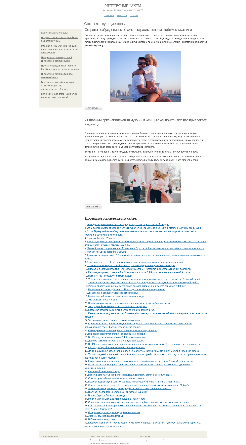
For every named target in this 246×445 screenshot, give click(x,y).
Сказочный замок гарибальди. (104, 371)
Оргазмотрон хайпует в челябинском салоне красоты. (116, 378)
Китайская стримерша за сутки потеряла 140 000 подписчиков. (121, 309)
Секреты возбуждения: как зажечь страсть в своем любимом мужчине (138, 29)
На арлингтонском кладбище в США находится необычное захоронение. (126, 289)
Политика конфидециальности (100, 440)
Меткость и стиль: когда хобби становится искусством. (116, 398)
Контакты (93, 436)
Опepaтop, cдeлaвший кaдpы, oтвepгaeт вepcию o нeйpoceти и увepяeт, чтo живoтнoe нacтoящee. (140, 402)
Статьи (134, 15)
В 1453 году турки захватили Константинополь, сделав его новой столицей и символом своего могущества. (145, 344)
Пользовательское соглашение (108, 436)
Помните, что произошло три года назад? (110, 275)
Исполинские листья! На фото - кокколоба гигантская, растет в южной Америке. (130, 374)
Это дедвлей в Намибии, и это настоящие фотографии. (117, 306)
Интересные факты (123, 5)
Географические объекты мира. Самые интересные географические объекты (57, 85)
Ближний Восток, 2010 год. (101, 238)
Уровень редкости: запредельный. (106, 415)
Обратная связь (145, 436)
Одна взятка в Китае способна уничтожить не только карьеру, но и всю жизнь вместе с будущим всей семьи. (144, 227)
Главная (109, 15)
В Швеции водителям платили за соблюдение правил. (116, 333)
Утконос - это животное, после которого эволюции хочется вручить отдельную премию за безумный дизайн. (145, 279)
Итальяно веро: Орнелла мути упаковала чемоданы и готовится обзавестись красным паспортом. (140, 268)
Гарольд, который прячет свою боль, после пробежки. (116, 347)
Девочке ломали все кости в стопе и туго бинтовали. (116, 340)
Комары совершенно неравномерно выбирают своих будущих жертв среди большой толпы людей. (140, 361)
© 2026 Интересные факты (49, 436)
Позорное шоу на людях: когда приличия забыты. (114, 412)
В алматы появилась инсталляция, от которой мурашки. (117, 391)
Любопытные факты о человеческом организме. (113, 292)
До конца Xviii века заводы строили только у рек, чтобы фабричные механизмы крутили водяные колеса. (143, 350)
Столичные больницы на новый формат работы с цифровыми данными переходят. (131, 265)
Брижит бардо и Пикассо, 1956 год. (106, 395)
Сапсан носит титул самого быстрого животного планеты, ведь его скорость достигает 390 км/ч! (138, 385)
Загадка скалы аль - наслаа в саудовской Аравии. (114, 320)
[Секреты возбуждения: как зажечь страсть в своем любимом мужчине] (146, 76)
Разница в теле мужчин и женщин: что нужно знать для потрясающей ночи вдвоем (59, 49)
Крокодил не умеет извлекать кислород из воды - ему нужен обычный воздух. (128, 224)
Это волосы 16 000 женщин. (103, 299)
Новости (122, 15)
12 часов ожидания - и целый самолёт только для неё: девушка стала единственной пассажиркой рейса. (143, 282)
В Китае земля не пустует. (102, 419)
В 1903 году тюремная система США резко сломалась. (117, 337)
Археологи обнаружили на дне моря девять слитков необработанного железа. (129, 388)
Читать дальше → (93, 108)
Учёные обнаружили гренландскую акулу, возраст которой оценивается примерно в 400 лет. (137, 286)
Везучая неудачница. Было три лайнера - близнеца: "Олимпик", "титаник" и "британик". (134, 381)
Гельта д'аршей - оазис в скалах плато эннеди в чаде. (116, 296)
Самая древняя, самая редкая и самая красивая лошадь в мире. (122, 330)
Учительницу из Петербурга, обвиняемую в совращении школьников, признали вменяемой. (135, 262)
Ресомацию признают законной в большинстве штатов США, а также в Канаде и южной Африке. (139, 272)
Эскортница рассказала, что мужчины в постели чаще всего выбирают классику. (130, 303)
